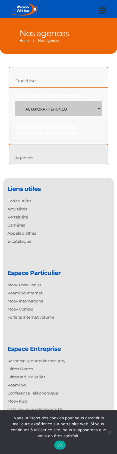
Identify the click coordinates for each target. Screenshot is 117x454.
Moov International (26, 301)
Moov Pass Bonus (24, 284)
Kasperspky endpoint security (36, 360)
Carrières (16, 225)
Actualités (17, 209)
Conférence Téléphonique (33, 393)
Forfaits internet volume (31, 317)
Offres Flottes (20, 368)
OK (60, 445)
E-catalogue (20, 241)
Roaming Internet (25, 293)
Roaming (17, 385)
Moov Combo (20, 309)
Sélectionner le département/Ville (50, 96)
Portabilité (18, 217)
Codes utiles (19, 200)
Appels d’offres (22, 233)
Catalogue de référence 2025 (35, 409)
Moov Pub (17, 401)
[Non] (109, 432)
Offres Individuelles (26, 376)
